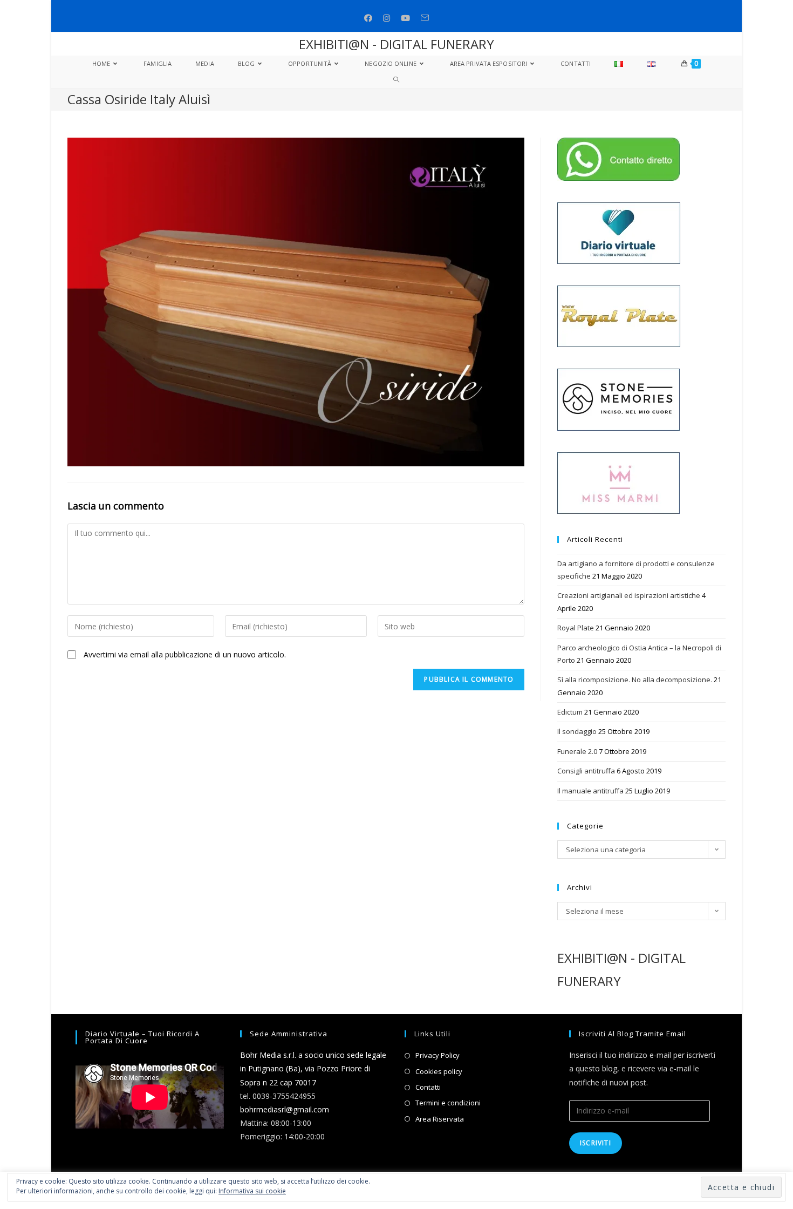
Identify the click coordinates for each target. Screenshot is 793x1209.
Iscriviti (595, 1142)
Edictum (570, 712)
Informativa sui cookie (252, 1191)
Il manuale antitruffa (590, 791)
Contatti (428, 1087)
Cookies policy (438, 1071)
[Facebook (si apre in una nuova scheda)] (368, 18)
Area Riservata (439, 1119)
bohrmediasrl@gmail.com (284, 1109)
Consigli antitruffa (586, 771)
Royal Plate (575, 628)
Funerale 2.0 (577, 751)
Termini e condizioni (448, 1103)
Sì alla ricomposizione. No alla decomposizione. (634, 679)
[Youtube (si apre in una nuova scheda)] (405, 18)
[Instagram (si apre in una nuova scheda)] (386, 18)
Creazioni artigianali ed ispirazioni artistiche (628, 595)
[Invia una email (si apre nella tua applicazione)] (424, 18)
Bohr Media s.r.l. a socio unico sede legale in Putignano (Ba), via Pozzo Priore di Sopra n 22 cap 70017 (313, 1068)
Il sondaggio (577, 731)
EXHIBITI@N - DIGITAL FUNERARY (396, 44)
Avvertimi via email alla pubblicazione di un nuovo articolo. (185, 654)
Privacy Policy (437, 1055)
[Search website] (396, 80)
